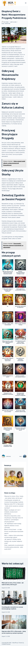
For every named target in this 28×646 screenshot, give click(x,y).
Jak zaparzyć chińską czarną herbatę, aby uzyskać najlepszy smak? (13, 541)
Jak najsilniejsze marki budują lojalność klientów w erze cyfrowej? (12, 525)
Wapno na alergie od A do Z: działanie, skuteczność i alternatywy (12, 512)
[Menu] (25, 3)
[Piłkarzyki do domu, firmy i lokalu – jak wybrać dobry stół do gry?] (14, 573)
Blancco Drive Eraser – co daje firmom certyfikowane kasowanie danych (13, 531)
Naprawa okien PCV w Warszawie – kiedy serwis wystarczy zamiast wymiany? (13, 506)
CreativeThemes (6, 644)
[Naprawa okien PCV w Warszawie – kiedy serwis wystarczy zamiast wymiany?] (14, 622)
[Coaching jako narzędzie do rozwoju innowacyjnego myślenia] (14, 598)
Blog (3, 23)
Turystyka (7, 23)
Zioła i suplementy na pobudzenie (13, 545)
